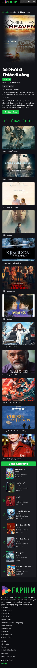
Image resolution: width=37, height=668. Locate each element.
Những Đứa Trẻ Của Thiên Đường (14, 431)
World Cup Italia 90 (9, 375)
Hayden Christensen (27, 92)
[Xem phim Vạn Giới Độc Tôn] (11, 515)
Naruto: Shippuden (23, 567)
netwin (4, 664)
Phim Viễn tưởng (7, 607)
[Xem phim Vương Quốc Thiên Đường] (18, 249)
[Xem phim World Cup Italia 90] (18, 361)
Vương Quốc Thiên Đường (11, 263)
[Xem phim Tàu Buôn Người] (11, 542)
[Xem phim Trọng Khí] (10, 556)
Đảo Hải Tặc (20, 469)
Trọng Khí (20, 553)
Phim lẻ (11, 86)
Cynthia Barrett (7, 94)
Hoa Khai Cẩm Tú (23, 525)
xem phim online (20, 597)
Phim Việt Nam (6, 635)
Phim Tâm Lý (5, 613)
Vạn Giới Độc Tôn (23, 511)
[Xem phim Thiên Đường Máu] (18, 277)
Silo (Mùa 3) (20, 483)
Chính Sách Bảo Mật (8, 657)
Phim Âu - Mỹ (7, 79)
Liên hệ (3, 641)
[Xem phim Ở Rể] (10, 501)
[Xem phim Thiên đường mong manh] (18, 445)
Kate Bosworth (14, 92)
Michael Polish (14, 90)
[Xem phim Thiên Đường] (18, 165)
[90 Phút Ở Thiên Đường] (18, 40)
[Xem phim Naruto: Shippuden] (11, 570)
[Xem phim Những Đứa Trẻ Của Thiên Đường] (18, 417)
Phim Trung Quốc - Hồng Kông (12, 623)
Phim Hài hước (6, 616)
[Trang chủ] (10, 2)
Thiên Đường (7, 179)
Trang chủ (5, 12)
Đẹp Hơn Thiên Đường (10, 207)
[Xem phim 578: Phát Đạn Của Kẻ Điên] (18, 389)
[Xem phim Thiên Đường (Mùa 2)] (18, 137)
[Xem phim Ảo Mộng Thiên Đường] (18, 333)
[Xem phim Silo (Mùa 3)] (10, 487)
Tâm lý (5, 86)
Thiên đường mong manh (11, 459)
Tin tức (3, 647)
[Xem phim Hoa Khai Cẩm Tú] (11, 529)
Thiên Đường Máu (8, 291)
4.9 (8, 97)
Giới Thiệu (4, 654)
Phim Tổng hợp (6, 637)
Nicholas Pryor (29, 94)
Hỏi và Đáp (5, 644)
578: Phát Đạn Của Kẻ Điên (12, 403)
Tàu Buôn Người (22, 539)
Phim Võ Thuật (6, 610)
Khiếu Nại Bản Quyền (8, 650)
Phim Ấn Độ (5, 632)
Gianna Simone (19, 94)
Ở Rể (18, 497)
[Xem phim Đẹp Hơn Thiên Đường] (18, 193)
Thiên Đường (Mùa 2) (9, 151)
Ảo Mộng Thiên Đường (10, 347)
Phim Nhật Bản (6, 629)
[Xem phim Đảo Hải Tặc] (10, 473)
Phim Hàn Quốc (6, 626)
